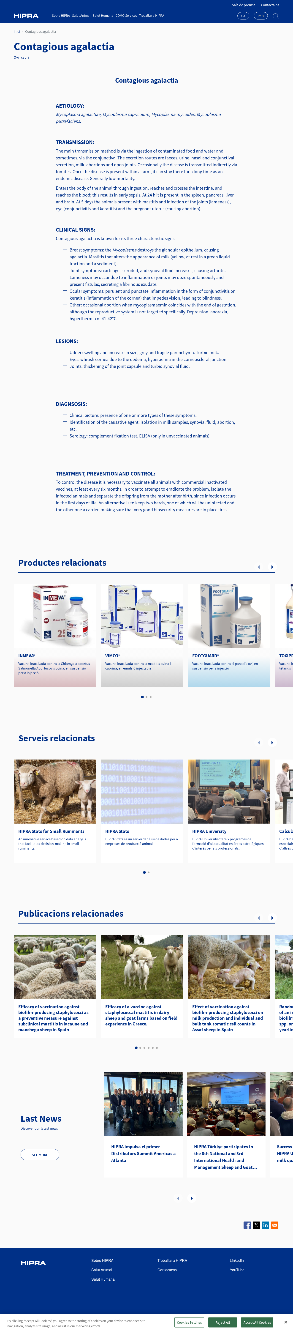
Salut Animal (81, 15)
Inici (17, 31)
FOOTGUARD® (205, 656)
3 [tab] (151, 697)
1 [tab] (142, 697)
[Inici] (31, 16)
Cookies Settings (189, 1322)
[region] (146, 1322)
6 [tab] (157, 1048)
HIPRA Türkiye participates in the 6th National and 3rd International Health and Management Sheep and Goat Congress (223, 1157)
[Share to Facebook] (247, 1225)
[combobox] (243, 16)
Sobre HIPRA (61, 15)
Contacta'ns (270, 5)
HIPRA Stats (117, 831)
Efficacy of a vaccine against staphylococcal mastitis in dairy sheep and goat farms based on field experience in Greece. (141, 1015)
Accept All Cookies (257, 1322)
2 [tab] (146, 697)
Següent (272, 566)
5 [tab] (153, 1048)
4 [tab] (148, 1048)
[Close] (286, 1322)
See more (40, 1155)
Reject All (223, 1322)
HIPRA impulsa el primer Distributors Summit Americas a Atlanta (143, 1153)
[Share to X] (256, 1225)
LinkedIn (237, 1260)
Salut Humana (103, 15)
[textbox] (261, 15)
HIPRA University (209, 831)
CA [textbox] (243, 16)
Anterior (258, 566)
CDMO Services (126, 15)
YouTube (237, 1269)
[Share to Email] (274, 1225)
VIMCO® (112, 656)
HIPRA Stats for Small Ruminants (51, 831)
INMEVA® (26, 656)
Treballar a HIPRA (151, 15)
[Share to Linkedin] (265, 1225)
